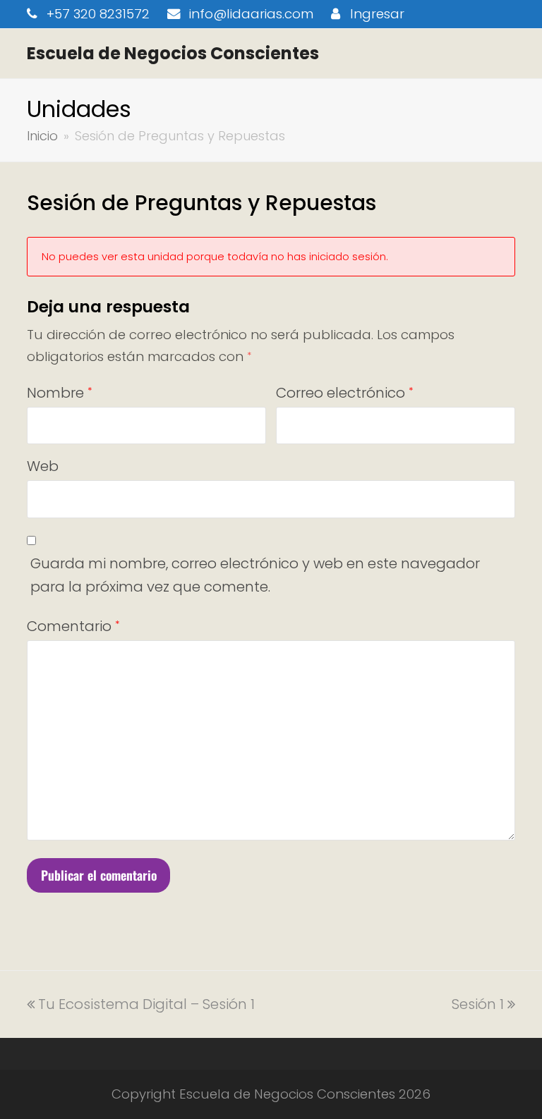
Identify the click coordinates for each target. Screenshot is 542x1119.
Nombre (59, 393)
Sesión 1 (478, 1004)
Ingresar (377, 14)
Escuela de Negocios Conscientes (173, 53)
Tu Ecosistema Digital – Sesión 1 (146, 1004)
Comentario (73, 626)
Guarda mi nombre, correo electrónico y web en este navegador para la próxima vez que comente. (255, 575)
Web (43, 466)
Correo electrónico (344, 393)
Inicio (42, 136)
